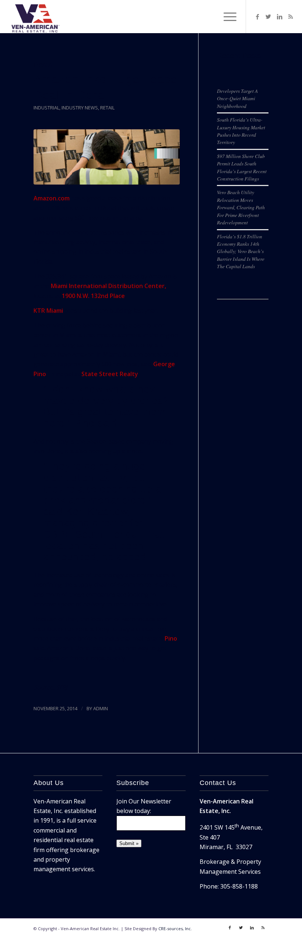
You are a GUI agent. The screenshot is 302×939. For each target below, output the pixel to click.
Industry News (80, 107)
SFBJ (61, 687)
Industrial (46, 107)
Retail (107, 107)
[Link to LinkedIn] (279, 16)
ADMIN (100, 708)
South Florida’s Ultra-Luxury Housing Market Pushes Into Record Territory (241, 131)
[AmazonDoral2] (107, 157)
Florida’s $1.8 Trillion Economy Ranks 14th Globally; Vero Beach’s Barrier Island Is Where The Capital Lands (240, 251)
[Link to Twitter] (268, 16)
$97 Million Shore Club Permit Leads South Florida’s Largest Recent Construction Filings (242, 167)
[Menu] (226, 16)
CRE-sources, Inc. (175, 928)
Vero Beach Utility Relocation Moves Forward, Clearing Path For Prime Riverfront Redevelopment (241, 207)
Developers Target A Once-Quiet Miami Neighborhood (237, 98)
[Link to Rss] (290, 16)
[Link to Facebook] (257, 16)
